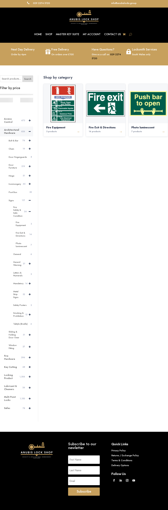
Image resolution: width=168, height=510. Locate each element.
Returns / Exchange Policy (125, 455)
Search (27, 79)
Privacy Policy (118, 450)
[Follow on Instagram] (127, 480)
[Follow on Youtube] (133, 480)
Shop (48, 34)
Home (38, 34)
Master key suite (67, 34)
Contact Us (112, 34)
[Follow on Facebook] (114, 480)
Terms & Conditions (121, 460)
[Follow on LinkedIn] (120, 480)
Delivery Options (120, 465)
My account (92, 34)
